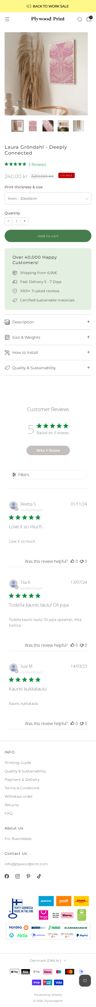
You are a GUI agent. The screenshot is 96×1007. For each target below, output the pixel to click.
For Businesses (18, 838)
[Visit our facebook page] (6, 876)
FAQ (9, 813)
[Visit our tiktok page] (39, 876)
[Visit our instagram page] (17, 876)
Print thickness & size (23, 187)
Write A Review (48, 450)
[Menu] (7, 19)
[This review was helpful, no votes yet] (72, 561)
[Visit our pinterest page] (28, 876)
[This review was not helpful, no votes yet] (81, 561)
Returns (12, 805)
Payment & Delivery (22, 779)
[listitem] (48, 6)
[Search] (79, 19)
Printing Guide (18, 762)
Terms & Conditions (22, 788)
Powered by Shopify (48, 995)
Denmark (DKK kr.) (45, 960)
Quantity (12, 213)
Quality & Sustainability (25, 771)
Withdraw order (19, 796)
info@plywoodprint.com (26, 864)
